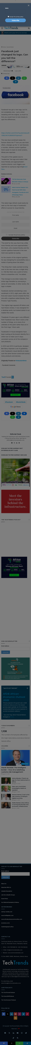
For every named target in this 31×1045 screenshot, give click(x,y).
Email (7, 8)
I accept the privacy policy (16, 16)
